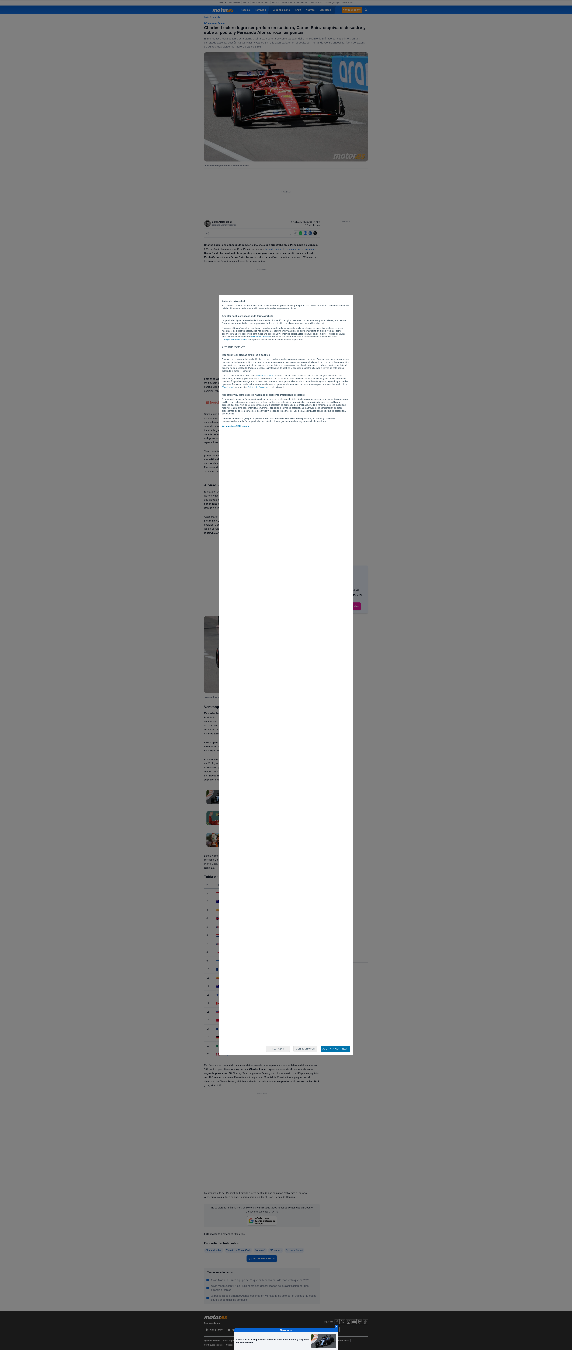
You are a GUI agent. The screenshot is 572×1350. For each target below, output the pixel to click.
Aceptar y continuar (335, 1049)
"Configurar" (228, 387)
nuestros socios (265, 375)
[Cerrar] (336, 1326)
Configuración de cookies (234, 339)
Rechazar (278, 1049)
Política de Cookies (260, 336)
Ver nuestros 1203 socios (235, 426)
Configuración (305, 1049)
